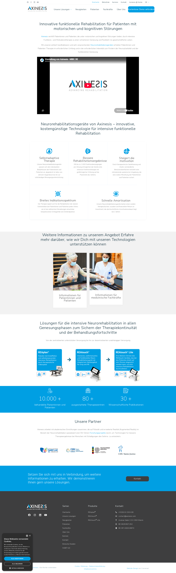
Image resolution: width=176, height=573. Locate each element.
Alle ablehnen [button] (17, 564)
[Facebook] (28, 2)
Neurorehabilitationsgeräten (102, 45)
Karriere (115, 2)
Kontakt (123, 2)
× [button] (30, 535)
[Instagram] (31, 2)
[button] (17, 568)
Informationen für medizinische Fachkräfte (106, 296)
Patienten (94, 9)
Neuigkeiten (80, 9)
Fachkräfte (108, 9)
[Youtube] (38, 2)
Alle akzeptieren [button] (17, 558)
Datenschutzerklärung (97, 566)
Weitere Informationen (23, 554)
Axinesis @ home (135, 2)
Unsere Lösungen (62, 9)
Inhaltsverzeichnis (90, 569)
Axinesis (44, 36)
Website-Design (132, 568)
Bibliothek (105, 2)
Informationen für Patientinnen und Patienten (70, 298)
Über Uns (121, 9)
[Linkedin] (34, 2)
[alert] (17, 552)
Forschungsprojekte (98, 433)
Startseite (95, 2)
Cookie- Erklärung (81, 566)
